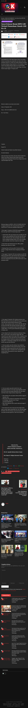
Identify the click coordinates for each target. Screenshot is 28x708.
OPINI (13, 704)
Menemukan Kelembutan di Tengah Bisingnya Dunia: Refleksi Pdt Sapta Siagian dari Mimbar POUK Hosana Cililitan (19, 652)
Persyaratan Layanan (10, 706)
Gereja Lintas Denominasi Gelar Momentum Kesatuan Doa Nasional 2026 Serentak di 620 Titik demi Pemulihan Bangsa (19, 614)
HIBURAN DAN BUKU (7, 704)
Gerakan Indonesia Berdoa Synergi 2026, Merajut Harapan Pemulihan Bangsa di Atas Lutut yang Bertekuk (18, 637)
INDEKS (22, 704)
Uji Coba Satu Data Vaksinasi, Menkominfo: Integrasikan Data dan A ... (20, 525)
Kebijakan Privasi (17, 706)
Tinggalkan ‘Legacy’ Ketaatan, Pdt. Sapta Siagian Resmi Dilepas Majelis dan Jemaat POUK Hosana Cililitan (18, 659)
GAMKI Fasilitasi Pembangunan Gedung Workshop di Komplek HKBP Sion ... (21, 539)
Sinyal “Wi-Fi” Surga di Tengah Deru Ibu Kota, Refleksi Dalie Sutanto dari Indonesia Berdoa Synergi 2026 (19, 644)
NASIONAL (15, 703)
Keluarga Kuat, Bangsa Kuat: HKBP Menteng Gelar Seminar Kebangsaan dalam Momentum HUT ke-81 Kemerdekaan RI (19, 607)
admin (6, 30)
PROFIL (22, 703)
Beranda (2, 18)
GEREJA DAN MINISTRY (9, 18)
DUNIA (19, 703)
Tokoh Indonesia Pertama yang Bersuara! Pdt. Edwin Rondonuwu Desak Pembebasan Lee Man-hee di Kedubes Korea (19, 629)
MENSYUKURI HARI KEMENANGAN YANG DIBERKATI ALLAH (19, 554)
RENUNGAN (17, 704)
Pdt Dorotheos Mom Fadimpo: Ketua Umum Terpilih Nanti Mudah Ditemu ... (7, 555)
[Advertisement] (14, 86)
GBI (6, 471)
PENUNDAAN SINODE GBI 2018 (13, 471)
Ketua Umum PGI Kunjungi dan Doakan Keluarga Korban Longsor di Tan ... (7, 540)
